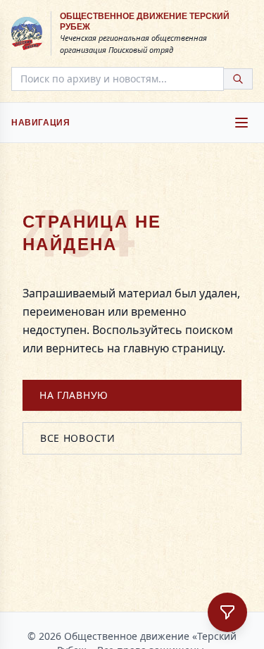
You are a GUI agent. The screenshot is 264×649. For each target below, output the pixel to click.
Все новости (77, 438)
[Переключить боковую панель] (227, 612)
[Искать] (238, 78)
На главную (73, 395)
